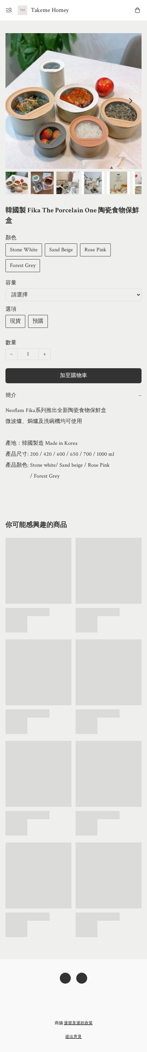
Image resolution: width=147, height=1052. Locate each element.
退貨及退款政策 (78, 1023)
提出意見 (73, 1036)
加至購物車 (73, 375)
